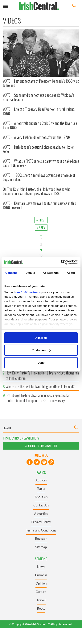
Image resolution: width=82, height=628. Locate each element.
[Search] (74, 6)
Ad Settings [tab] (51, 272)
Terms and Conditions (41, 530)
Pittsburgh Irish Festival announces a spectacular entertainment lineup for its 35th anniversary (38, 397)
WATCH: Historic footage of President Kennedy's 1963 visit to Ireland (41, 83)
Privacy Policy (41, 522)
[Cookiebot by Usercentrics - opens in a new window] (61, 262)
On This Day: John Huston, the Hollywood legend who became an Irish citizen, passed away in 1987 (36, 191)
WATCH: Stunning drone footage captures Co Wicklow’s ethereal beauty (38, 97)
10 (41, 255)
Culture (41, 592)
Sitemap (41, 547)
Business (41, 575)
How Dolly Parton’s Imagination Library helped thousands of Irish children (42, 375)
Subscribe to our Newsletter (41, 446)
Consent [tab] (11, 272)
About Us (41, 497)
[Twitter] (37, 462)
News (41, 567)
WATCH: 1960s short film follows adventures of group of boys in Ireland (39, 177)
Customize (39, 350)
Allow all (41, 337)
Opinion (41, 583)
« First (41, 219)
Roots (41, 608)
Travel (41, 600)
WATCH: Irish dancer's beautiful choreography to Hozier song (38, 149)
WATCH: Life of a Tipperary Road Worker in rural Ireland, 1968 (39, 111)
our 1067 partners (28, 292)
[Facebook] (30, 462)
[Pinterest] (51, 462)
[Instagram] (44, 462)
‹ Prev (41, 227)
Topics (41, 489)
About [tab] (71, 272)
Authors (41, 480)
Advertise (41, 514)
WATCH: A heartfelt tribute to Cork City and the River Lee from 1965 (40, 125)
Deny (41, 362)
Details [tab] (30, 272)
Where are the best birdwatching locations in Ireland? (40, 386)
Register (41, 539)
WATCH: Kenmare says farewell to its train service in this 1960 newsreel (39, 205)
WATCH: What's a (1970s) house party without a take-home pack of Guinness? (41, 163)
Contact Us (41, 505)
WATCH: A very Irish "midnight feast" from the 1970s (36, 137)
